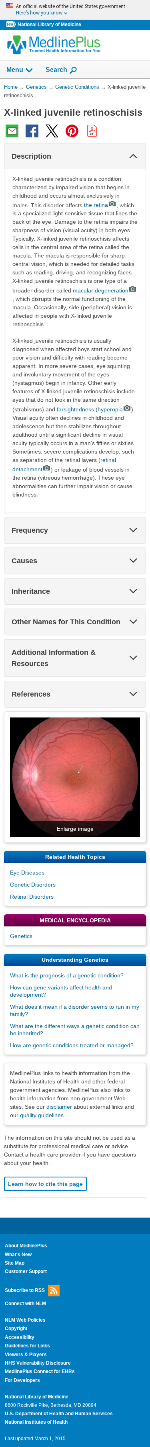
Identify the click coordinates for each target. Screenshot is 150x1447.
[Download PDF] (92, 131)
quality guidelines (42, 1115)
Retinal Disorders (32, 896)
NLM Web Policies (25, 1320)
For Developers (22, 1380)
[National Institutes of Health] (12, 24)
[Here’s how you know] (75, 10)
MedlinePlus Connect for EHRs (40, 1371)
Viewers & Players (26, 1354)
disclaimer (59, 1107)
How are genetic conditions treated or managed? (72, 1045)
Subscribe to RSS (25, 1290)
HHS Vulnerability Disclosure (38, 1363)
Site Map (14, 1263)
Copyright (16, 1328)
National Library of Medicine (49, 24)
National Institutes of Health (36, 1422)
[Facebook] (32, 131)
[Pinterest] (72, 131)
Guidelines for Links (27, 1346)
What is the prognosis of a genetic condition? (67, 975)
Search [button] (56, 69)
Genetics (21, 936)
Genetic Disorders (33, 884)
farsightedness (75, 409)
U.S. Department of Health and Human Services (59, 1413)
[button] (133, 156)
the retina (96, 205)
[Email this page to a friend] (12, 131)
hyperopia (110, 409)
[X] (52, 131)
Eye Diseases (27, 872)
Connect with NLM (25, 1303)
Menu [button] (14, 69)
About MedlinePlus (26, 1246)
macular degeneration (100, 290)
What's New (18, 1254)
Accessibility (19, 1337)
